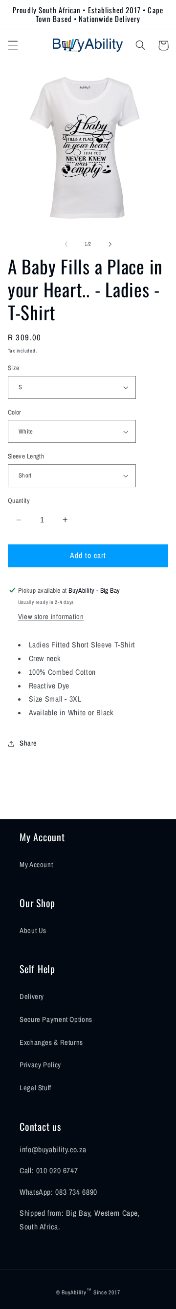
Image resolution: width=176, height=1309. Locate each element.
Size (14, 367)
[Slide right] (110, 244)
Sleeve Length (26, 456)
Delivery (32, 996)
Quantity (19, 500)
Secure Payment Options (56, 1019)
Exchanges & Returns (51, 1042)
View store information (51, 617)
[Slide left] (66, 244)
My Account (36, 865)
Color (15, 412)
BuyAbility (74, 1292)
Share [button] (28, 743)
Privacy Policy (40, 1065)
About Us (33, 930)
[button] (12, 45)
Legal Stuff (35, 1088)
